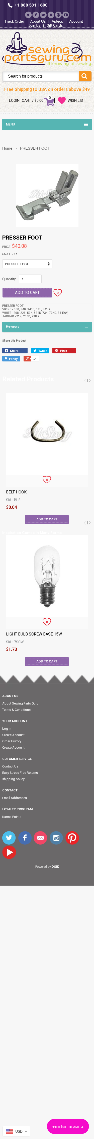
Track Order (14, 21)
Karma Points (11, 817)
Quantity (9, 279)
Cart (26, 100)
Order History (11, 741)
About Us (38, 21)
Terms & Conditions (16, 710)
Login (14, 100)
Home (7, 148)
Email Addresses (14, 798)
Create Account (13, 735)
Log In (6, 728)
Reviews (12, 326)
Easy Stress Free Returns (20, 773)
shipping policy (13, 779)
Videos (57, 21)
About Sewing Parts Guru (20, 703)
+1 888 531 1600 (31, 5)
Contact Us (10, 766)
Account (76, 21)
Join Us (34, 25)
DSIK (55, 866)
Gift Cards (55, 25)
